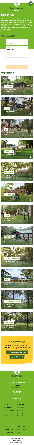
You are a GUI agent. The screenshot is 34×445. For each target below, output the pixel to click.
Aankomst (9, 53)
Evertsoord (21, 404)
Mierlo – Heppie (10, 410)
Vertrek (8, 59)
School (6, 426)
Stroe (7, 413)
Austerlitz (8, 402)
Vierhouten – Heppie (24, 416)
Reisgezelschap (10, 40)
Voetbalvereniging (9, 429)
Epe (7, 404)
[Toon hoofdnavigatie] (30, 3)
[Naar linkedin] (14, 392)
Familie (19, 432)
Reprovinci (16, 442)
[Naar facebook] (17, 392)
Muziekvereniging (21, 429)
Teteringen (21, 413)
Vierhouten (8, 416)
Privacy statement (17, 440)
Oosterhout (9, 407)
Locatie (8, 47)
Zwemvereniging (21, 426)
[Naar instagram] (20, 392)
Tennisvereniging (8, 432)
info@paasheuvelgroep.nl (18, 352)
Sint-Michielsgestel (23, 410)
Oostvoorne (21, 407)
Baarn (20, 402)
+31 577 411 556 (18, 356)
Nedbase (22, 442)
